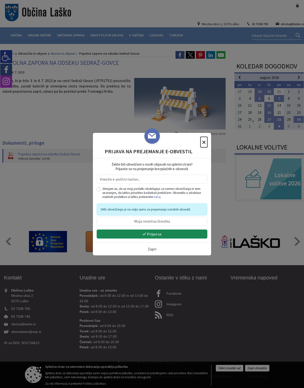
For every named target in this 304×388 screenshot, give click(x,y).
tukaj (157, 197)
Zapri (152, 249)
